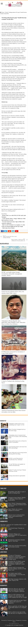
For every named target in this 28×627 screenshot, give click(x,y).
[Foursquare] (16, 623)
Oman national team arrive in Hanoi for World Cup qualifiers (18, 441)
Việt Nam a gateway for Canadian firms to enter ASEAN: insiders (13, 525)
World (6, 12)
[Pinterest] (14, 623)
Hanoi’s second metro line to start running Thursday (10, 236)
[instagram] (18, 623)
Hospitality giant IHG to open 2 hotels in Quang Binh (17, 492)
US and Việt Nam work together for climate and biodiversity (17, 465)
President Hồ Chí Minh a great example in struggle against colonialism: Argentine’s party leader (16, 563)
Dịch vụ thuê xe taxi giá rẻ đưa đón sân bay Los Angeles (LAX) (17, 612)
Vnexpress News (11, 620)
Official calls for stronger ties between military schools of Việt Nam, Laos (17, 569)
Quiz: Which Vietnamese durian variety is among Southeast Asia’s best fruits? (17, 505)
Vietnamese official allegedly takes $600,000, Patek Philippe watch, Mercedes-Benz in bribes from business (14, 322)
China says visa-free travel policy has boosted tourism (17, 546)
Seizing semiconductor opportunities (17, 475)
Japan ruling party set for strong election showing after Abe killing (18, 453)
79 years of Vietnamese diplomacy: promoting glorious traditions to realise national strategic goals (16, 557)
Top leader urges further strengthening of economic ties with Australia (16, 574)
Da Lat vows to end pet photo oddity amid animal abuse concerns (16, 516)
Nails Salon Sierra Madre (8, 228)
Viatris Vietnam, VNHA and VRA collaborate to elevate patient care (18, 239)
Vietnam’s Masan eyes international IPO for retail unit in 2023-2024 (17, 535)
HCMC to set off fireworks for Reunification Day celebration (16, 459)
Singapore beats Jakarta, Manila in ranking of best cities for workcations (16, 499)
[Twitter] (12, 623)
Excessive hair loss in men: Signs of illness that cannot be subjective (17, 602)
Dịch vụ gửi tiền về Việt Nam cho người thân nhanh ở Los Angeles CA (17, 607)
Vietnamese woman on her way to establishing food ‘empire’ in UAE (16, 424)
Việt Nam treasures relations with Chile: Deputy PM (17, 579)
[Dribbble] (15, 623)
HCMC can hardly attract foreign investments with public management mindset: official (12, 274)
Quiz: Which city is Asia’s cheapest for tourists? (15, 509)
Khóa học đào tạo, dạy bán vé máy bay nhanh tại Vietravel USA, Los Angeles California (16, 590)
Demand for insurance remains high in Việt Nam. (16, 540)
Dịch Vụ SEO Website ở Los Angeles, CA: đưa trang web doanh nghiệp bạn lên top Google (17, 596)
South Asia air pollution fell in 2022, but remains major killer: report (13, 292)
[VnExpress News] (14, 4)
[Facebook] (11, 623)
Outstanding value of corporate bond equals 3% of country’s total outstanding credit (18, 436)
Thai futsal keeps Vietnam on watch (16, 528)
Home (2, 12)
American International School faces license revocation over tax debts (13, 411)
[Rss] (9, 623)
